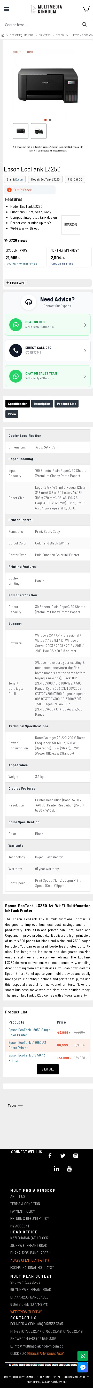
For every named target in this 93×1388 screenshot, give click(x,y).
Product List (66, 404)
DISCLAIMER (19, 283)
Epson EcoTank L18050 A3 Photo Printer (27, 1045)
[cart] (86, 9)
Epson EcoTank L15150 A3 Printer (27, 1057)
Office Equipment (22, 35)
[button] (45, 120)
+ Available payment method (21, 264)
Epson (60, 35)
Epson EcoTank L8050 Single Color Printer (29, 1032)
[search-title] (84, 24)
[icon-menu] (50, 1155)
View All (48, 1069)
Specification (17, 404)
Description (42, 404)
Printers (45, 35)
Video (12, 414)
